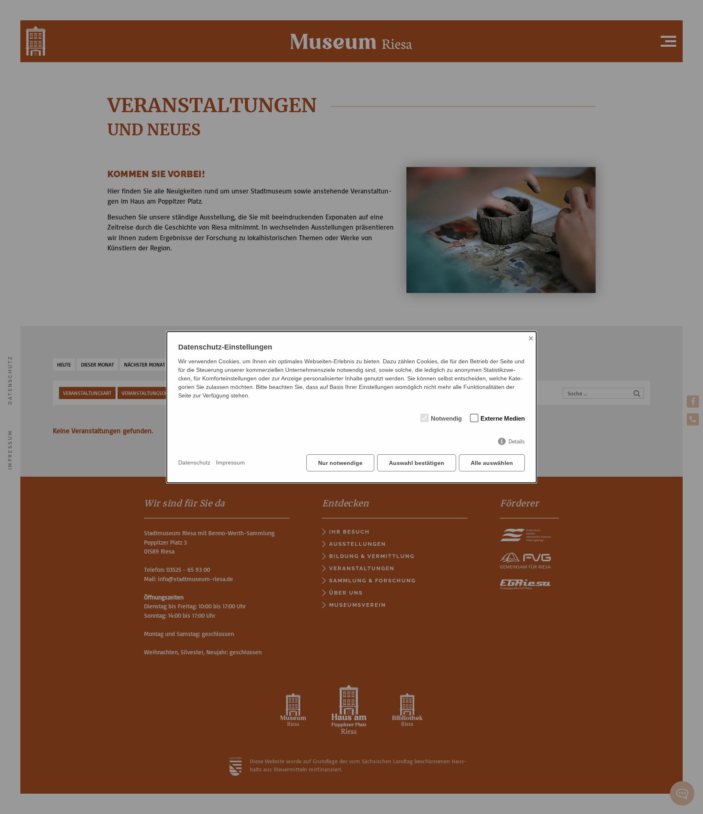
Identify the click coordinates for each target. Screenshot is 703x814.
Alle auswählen (492, 463)
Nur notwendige (340, 463)
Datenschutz (194, 462)
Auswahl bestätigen (416, 463)
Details (517, 441)
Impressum (230, 462)
